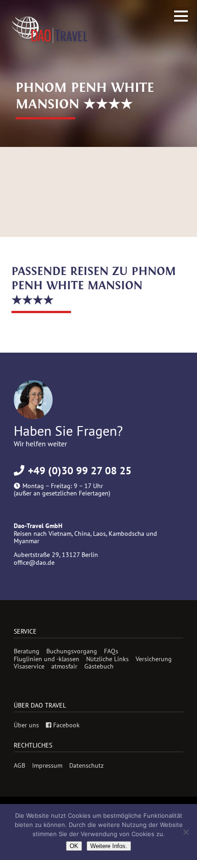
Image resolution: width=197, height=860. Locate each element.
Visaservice (29, 666)
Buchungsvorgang (71, 651)
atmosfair (64, 666)
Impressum (47, 765)
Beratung (26, 651)
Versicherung (154, 659)
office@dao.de (34, 562)
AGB (19, 765)
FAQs (111, 651)
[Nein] (185, 832)
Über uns (26, 725)
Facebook (65, 725)
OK (74, 846)
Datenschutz (86, 765)
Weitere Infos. (108, 846)
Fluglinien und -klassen (46, 659)
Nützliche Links (107, 659)
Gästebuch (99, 666)
